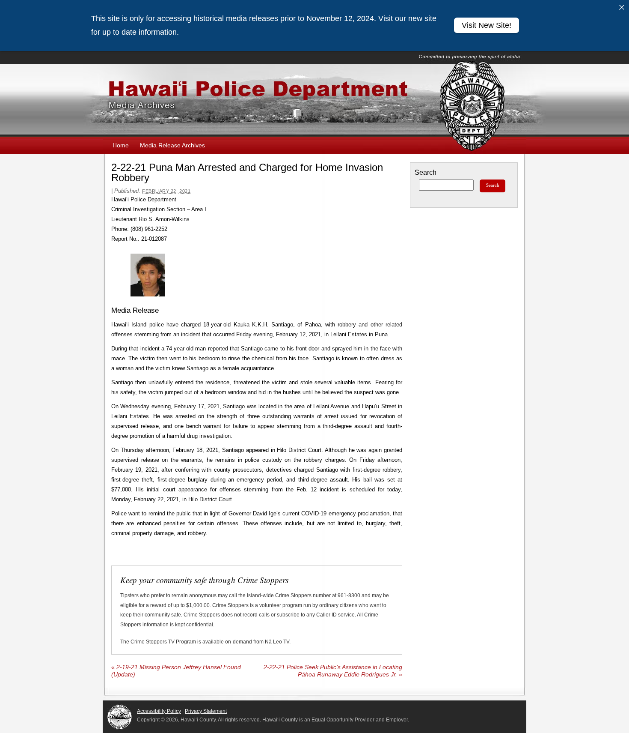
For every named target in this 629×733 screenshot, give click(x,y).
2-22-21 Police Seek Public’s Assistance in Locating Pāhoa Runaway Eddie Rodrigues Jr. (333, 670)
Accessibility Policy (159, 711)
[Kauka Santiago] (147, 275)
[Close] (621, 7)
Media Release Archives (172, 145)
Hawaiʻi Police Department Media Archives (314, 100)
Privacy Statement (206, 711)
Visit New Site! (486, 25)
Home (121, 145)
